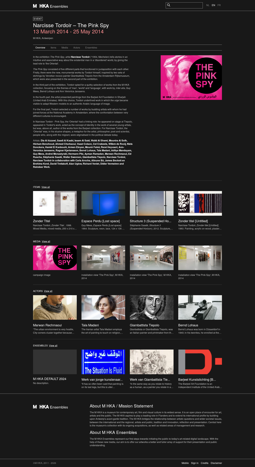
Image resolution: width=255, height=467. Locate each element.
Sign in (194, 463)
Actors (76, 47)
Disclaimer (216, 463)
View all (45, 187)
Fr (219, 5)
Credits (204, 463)
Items (53, 47)
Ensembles (91, 47)
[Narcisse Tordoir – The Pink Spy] (191, 78)
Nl (207, 5)
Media (65, 47)
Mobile (185, 463)
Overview (40, 47)
